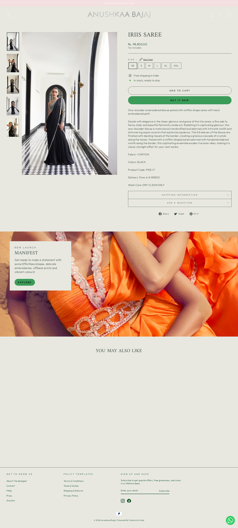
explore (25, 282)
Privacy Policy (71, 495)
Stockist (10, 500)
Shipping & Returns (73, 490)
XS (132, 65)
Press (9, 495)
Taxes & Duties (71, 485)
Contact (10, 485)
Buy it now (179, 100)
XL (166, 65)
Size (140, 59)
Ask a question (180, 202)
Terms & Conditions (74, 481)
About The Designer (16, 481)
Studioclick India (136, 520)
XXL (176, 65)
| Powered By (122, 520)
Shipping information (180, 195)
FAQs (9, 490)
